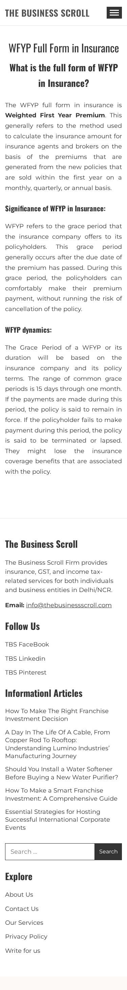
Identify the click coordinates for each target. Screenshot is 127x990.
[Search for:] (50, 851)
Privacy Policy (26, 936)
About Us (19, 894)
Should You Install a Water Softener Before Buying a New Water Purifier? (61, 773)
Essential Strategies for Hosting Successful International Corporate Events (57, 819)
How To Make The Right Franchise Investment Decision (57, 715)
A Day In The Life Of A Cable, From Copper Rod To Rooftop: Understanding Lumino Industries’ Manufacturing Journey (57, 744)
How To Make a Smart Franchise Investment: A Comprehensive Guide (61, 794)
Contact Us (22, 909)
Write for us (22, 950)
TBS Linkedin (25, 658)
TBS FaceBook (27, 644)
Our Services (24, 922)
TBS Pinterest (25, 672)
